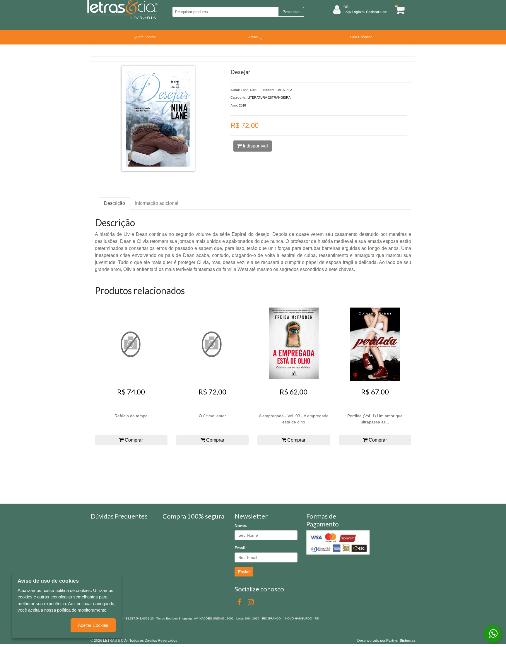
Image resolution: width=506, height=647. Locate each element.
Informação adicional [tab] (156, 203)
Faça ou (365, 12)
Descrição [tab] (114, 203)
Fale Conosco (361, 37)
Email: (241, 547)
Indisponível (255, 145)
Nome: (241, 525)
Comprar (133, 439)
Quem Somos (144, 37)
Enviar (244, 571)
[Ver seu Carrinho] (398, 10)
